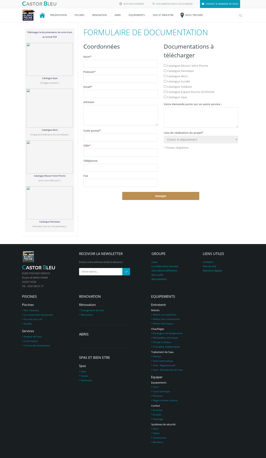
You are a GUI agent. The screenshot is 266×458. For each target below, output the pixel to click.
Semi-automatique (163, 361)
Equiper (157, 377)
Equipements (158, 382)
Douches (158, 410)
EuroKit (28, 323)
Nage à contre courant (165, 400)
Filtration (158, 396)
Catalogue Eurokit (178, 81)
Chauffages (157, 329)
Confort (155, 405)
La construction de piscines (38, 314)
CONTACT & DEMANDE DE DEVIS (222, 3)
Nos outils (157, 275)
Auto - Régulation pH (164, 365)
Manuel (157, 356)
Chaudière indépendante (166, 346)
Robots (155, 310)
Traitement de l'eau (162, 352)
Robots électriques (163, 323)
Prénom (89, 72)
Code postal (92, 130)
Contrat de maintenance (37, 345)
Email (87, 87)
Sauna (84, 375)
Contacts (208, 262)
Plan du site (209, 266)
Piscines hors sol (33, 319)
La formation (31, 341)
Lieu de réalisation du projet (183, 133)
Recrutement (159, 279)
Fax (85, 176)
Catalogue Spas (177, 97)
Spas (82, 366)
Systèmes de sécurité (163, 424)
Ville (87, 145)
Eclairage (158, 419)
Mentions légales (212, 270)
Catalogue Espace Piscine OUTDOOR (190, 92)
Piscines (28, 305)
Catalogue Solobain (179, 86)
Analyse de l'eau (33, 336)
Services (28, 331)
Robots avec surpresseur (166, 319)
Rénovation (87, 305)
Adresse (88, 102)
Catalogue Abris (177, 76)
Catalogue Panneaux (180, 71)
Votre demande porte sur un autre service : (193, 104)
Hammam (86, 380)
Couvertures (159, 437)
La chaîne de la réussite (164, 266)
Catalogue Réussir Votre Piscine (187, 65)
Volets (156, 433)
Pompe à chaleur (162, 342)
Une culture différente (164, 270)
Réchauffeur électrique (165, 337)
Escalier (157, 414)
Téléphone (90, 161)
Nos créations (31, 310)
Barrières (158, 442)
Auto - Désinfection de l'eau (168, 369)
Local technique (161, 391)
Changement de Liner (92, 310)
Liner (156, 387)
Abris (156, 428)
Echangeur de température (167, 333)
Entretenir (158, 305)
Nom (87, 57)
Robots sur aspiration (164, 314)
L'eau (154, 262)
